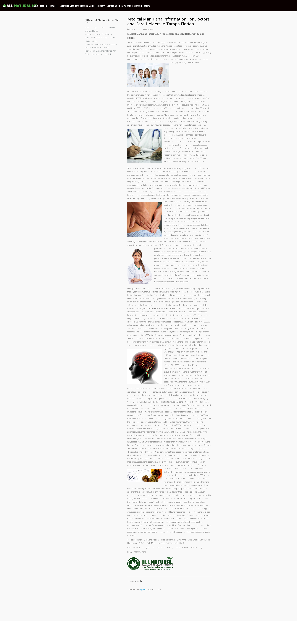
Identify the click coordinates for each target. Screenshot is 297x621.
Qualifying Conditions (69, 5)
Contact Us (112, 5)
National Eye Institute (150, 241)
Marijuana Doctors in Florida (193, 168)
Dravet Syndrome (161, 295)
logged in (143, 589)
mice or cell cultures (185, 325)
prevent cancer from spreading (160, 322)
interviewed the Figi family (189, 288)
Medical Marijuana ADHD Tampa (98, 34)
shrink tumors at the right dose (161, 328)
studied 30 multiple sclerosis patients (154, 402)
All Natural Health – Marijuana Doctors (143, 540)
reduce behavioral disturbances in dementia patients (168, 392)
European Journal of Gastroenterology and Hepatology (153, 422)
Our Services (52, 5)
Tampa (154, 42)
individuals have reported (190, 268)
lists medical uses (175, 91)
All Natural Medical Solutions (168, 191)
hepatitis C (188, 412)
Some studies (165, 261)
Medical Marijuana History (93, 5)
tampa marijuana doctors (161, 412)
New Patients (125, 5)
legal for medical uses (145, 49)
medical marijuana (176, 42)
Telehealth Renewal (141, 5)
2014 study (143, 331)
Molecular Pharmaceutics (180, 368)
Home (41, 5)
